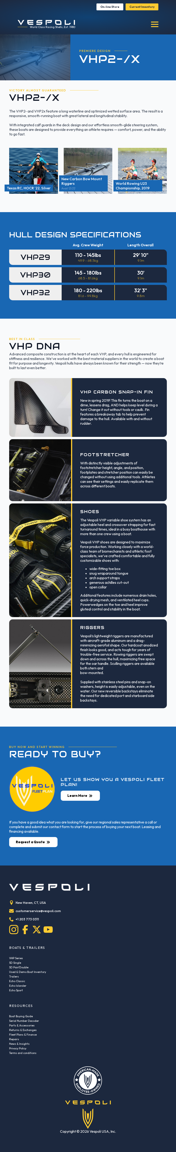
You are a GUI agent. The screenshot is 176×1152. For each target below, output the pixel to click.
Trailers (14, 976)
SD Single (15, 962)
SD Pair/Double (18, 967)
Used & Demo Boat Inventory (27, 972)
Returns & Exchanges (23, 1030)
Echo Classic (17, 981)
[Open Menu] (154, 24)
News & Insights (19, 1043)
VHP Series (16, 958)
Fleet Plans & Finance (23, 1034)
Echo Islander (17, 985)
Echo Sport (16, 990)
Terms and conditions (22, 1053)
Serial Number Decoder (24, 1021)
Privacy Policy (17, 1048)
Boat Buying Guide (21, 1016)
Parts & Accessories (22, 1025)
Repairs (14, 1039)
